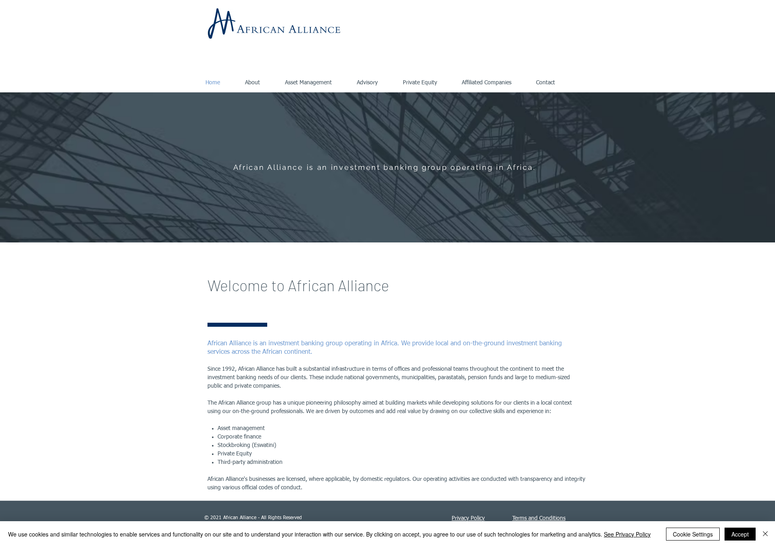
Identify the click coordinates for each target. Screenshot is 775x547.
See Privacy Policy (627, 534)
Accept (740, 534)
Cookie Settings (693, 534)
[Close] (765, 534)
